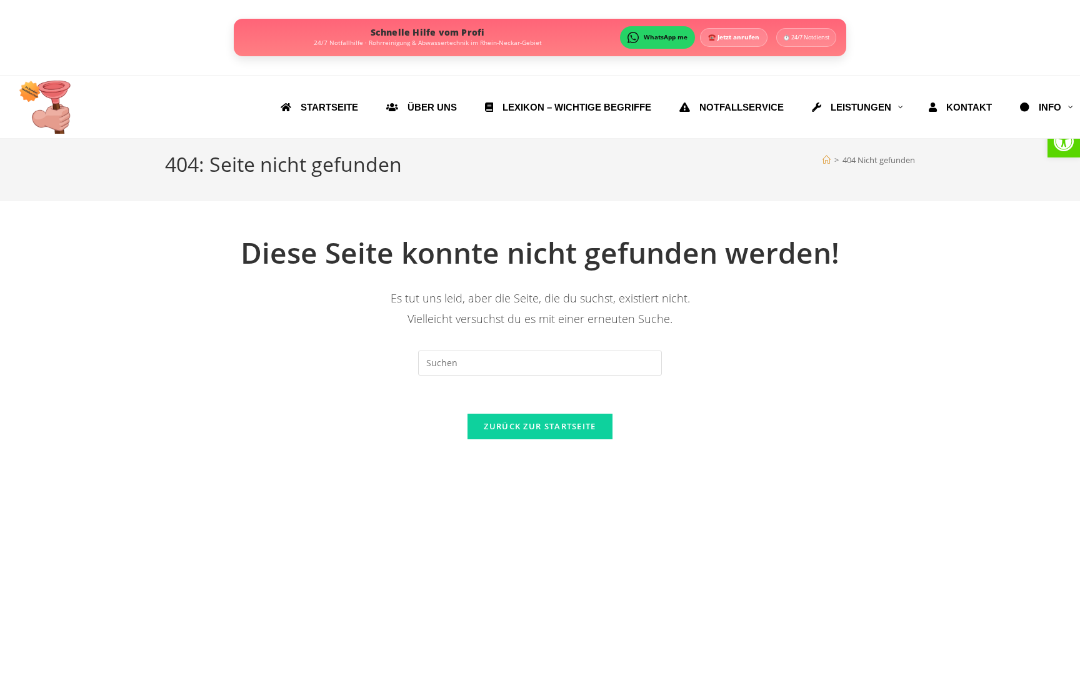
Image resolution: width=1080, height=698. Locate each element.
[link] (1064, 141)
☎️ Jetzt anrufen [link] (733, 37)
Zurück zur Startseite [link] (540, 426)
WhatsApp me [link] (666, 37)
